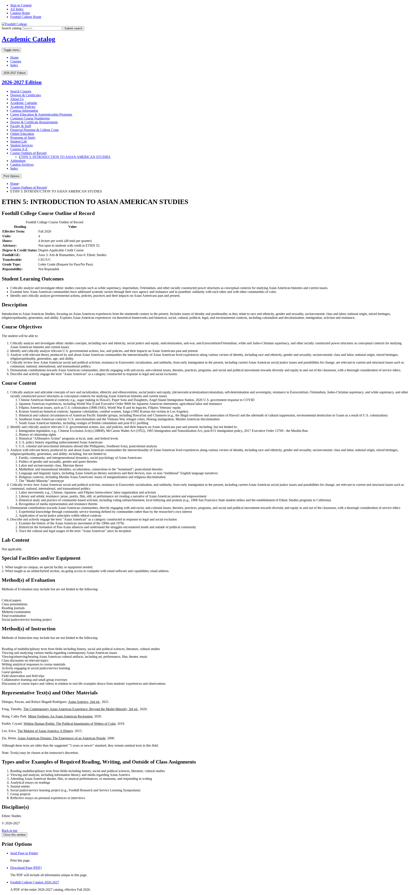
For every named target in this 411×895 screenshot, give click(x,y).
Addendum (17, 161)
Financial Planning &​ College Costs (34, 130)
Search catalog (11, 28)
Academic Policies (22, 107)
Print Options (11, 176)
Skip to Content (20, 5)
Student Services (21, 145)
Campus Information (24, 110)
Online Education (22, 134)
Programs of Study (23, 137)
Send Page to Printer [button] (24, 853)
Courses (15, 61)
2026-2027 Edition (22, 82)
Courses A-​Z (19, 149)
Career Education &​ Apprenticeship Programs (41, 114)
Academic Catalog (28, 39)
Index (14, 65)
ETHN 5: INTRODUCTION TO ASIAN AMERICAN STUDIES (64, 157)
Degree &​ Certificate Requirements (34, 122)
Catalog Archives (22, 164)
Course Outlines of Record (28, 153)
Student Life (18, 141)
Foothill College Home (25, 17)
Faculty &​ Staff (20, 126)
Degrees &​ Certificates (25, 95)
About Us (17, 99)
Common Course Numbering (30, 118)
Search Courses (20, 91)
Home (14, 57)
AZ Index (17, 9)
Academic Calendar (23, 103)
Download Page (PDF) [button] (26, 868)
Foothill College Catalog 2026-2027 (34, 882)
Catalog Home (20, 13)
